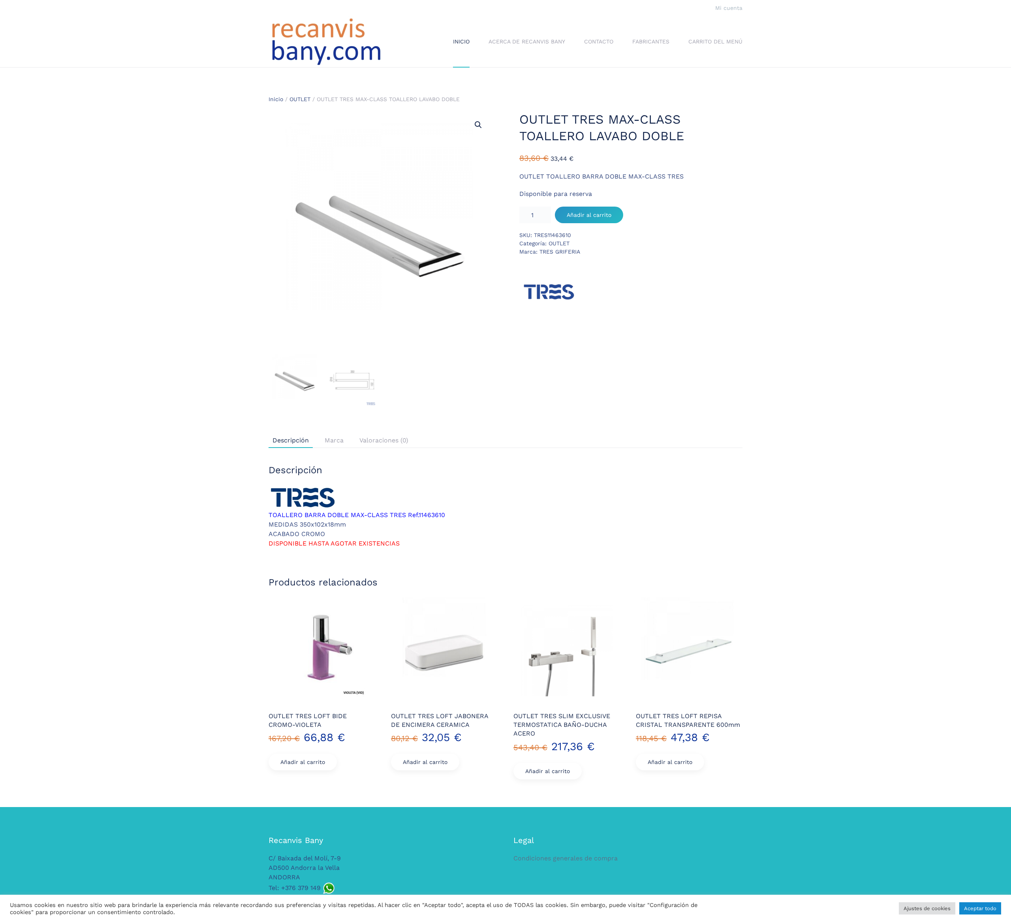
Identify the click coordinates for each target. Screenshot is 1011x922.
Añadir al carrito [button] (302, 762)
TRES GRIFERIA (559, 251)
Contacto (598, 41)
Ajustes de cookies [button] (927, 908)
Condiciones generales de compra (565, 858)
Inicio (461, 41)
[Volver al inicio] (326, 41)
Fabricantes (650, 41)
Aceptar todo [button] (980, 908)
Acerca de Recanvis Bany (527, 41)
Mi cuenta (728, 8)
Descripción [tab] (290, 440)
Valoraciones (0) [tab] (383, 440)
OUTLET (299, 99)
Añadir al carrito (589, 215)
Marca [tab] (334, 440)
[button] (478, 125)
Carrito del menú (715, 41)
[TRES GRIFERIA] (549, 292)
